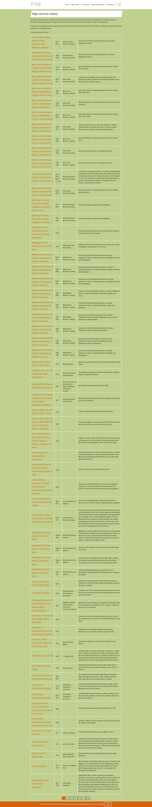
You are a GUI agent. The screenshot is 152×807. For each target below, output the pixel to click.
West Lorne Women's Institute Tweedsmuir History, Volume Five (41, 163)
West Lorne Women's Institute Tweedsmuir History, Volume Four (41, 151)
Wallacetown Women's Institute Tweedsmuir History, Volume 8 (42, 270)
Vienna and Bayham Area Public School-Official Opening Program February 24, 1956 (41, 441)
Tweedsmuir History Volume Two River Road (40, 536)
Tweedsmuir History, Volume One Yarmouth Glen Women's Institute (42, 56)
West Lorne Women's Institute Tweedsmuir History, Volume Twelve (42, 80)
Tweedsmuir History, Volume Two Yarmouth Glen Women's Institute (42, 518)
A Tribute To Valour (40, 593)
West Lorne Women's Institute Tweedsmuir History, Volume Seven (42, 115)
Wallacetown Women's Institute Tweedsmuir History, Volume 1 (42, 353)
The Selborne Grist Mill (42, 656)
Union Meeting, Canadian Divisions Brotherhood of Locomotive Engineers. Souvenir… (42, 487)
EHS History (110, 4)
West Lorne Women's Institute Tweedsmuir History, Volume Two (41, 68)
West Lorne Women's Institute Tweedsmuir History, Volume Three (41, 92)
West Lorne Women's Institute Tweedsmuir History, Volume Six (41, 103)
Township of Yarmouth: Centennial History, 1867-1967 (42, 619)
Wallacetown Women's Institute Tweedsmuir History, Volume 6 (42, 293)
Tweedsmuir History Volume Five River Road (40, 572)
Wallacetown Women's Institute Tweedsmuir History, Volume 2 (42, 341)
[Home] (36, 4)
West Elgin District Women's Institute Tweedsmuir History (40, 219)
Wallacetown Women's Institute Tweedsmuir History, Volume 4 (42, 317)
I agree (108, 804)
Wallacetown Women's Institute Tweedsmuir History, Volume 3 (42, 329)
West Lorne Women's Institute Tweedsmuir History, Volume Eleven (42, 177)
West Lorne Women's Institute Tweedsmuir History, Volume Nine (41, 139)
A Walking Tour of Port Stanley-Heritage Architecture (42, 374)
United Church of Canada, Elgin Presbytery (39, 456)
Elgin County (75, 4)
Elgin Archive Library (98, 4)
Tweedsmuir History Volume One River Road (40, 561)
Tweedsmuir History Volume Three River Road (40, 549)
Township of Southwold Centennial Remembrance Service (42, 631)
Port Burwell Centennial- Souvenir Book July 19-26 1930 (41, 722)
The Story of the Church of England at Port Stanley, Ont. (41, 643)
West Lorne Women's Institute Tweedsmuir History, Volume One (41, 127)
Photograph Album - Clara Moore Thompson (40, 783)
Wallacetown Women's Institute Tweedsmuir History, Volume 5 (42, 305)
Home (67, 4)
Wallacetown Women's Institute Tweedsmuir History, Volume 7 (42, 282)
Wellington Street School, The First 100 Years (41, 246)
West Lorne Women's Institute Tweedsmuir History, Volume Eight (41, 191)
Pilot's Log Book (39, 766)
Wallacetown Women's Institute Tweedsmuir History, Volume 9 (42, 258)
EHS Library (85, 4)
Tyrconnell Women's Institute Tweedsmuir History (41, 502)
